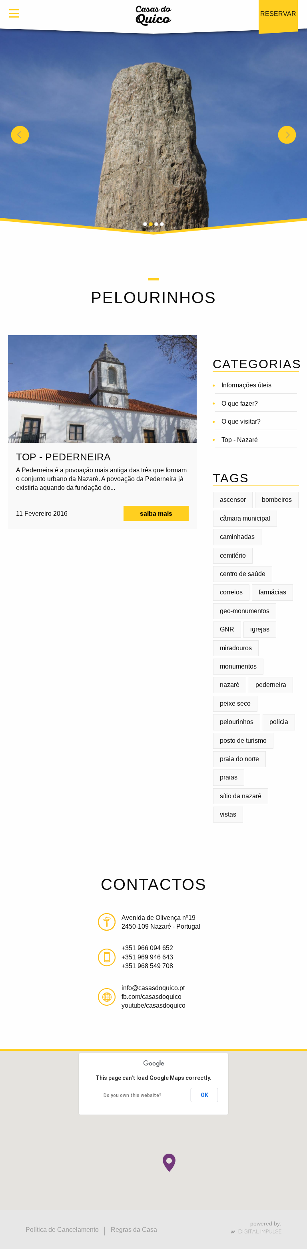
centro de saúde (242, 573)
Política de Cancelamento (62, 1229)
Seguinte (287, 135)
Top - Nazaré (239, 439)
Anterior (20, 135)
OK (204, 1095)
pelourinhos (236, 721)
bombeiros (277, 499)
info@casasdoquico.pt (153, 988)
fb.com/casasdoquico (151, 996)
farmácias (272, 592)
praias (228, 777)
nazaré (229, 684)
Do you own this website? (132, 1095)
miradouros (236, 648)
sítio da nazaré (240, 796)
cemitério (233, 555)
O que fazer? (239, 403)
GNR (227, 629)
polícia (278, 721)
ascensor (233, 499)
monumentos (238, 666)
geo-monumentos (244, 611)
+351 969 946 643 (147, 957)
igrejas (259, 629)
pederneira (270, 684)
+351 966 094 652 (147, 948)
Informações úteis (246, 385)
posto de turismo (243, 740)
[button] (169, 1162)
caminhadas (237, 536)
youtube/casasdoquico (153, 1005)
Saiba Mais (156, 513)
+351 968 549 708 (147, 966)
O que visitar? (241, 421)
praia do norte (239, 759)
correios (231, 592)
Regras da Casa (134, 1229)
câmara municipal (245, 518)
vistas (228, 814)
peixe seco (235, 703)
